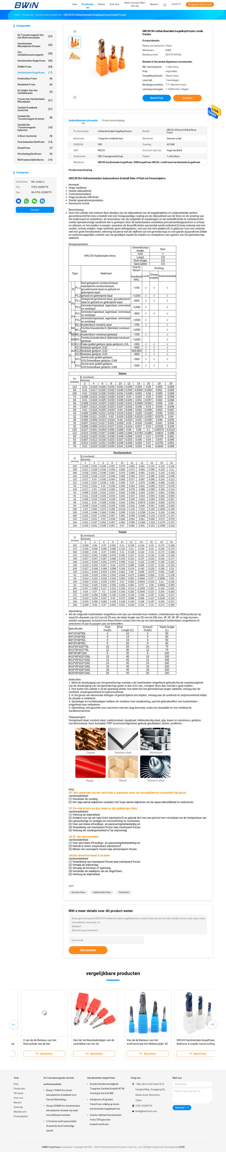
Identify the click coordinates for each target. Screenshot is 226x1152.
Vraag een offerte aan (200, 4)
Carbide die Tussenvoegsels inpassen (35, 127)
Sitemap (18, 1107)
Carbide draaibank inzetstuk (35, 109)
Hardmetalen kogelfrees (35, 72)
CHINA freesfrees (51, 1147)
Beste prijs (156, 98)
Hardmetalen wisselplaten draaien (35, 45)
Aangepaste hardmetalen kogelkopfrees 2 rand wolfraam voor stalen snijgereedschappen (185, 1044)
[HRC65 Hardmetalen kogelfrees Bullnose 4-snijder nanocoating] (87, 1013)
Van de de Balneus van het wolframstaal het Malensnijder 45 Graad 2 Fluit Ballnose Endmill (36, 1044)
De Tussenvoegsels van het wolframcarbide (35, 36)
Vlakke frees (35, 66)
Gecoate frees (78, 892)
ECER (182, 1147)
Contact (35, 209)
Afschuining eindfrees (35, 154)
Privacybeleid (21, 1116)
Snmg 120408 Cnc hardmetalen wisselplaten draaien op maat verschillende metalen (63, 1110)
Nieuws (18, 1102)
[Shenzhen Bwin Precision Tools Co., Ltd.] (26, 5)
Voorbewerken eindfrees (35, 142)
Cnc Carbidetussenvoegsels (35, 53)
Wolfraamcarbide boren (35, 159)
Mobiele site (20, 1111)
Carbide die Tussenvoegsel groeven (35, 117)
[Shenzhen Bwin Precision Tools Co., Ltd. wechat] (34, 201)
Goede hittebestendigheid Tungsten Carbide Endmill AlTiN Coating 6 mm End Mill (107, 1089)
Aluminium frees (35, 84)
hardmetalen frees (102, 892)
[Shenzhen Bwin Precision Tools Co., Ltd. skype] (42, 201)
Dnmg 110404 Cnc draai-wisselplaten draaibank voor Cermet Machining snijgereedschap (61, 1095)
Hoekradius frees (35, 78)
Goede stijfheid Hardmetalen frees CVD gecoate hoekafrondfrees (105, 1120)
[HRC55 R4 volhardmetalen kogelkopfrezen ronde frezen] (110, 57)
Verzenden (88, 950)
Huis (16, 1084)
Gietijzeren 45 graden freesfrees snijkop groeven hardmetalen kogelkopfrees (105, 1104)
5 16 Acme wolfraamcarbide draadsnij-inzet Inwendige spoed (61, 1126)
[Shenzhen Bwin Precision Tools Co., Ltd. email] (18, 201)
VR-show (18, 1093)
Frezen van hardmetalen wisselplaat (35, 100)
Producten (19, 1088)
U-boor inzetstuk (35, 136)
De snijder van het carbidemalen (35, 91)
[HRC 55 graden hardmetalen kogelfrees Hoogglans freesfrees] (137, 1013)
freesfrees (124, 892)
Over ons (18, 1098)
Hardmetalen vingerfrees (35, 60)
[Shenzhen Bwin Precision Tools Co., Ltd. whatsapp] (26, 201)
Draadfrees (35, 148)
